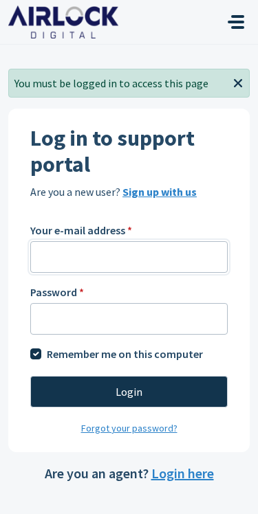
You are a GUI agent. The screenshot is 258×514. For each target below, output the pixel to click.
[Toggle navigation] (236, 22)
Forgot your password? (129, 428)
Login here (182, 473)
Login (129, 392)
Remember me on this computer (125, 354)
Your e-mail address (81, 230)
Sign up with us (159, 192)
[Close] (238, 81)
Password (57, 292)
